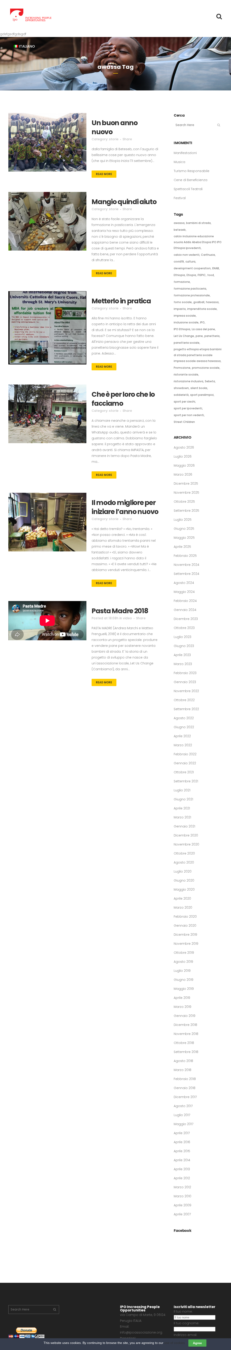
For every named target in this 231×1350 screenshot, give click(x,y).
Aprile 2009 (182, 1205)
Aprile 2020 (182, 898)
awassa (179, 223)
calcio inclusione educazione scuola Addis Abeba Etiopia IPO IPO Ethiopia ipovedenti (198, 242)
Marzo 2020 (183, 907)
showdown (181, 388)
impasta (180, 309)
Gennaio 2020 (185, 925)
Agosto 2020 (184, 862)
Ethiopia (179, 275)
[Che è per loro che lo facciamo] (47, 414)
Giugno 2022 (184, 727)
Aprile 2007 (182, 1214)
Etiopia (191, 275)
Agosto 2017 (183, 1106)
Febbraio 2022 (185, 754)
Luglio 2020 (183, 871)
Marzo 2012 (182, 1187)
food (210, 275)
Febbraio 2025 (185, 555)
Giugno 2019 (183, 979)
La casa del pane (203, 329)
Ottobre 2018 (184, 1043)
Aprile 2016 (182, 1142)
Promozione (182, 368)
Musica (179, 162)
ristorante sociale (186, 374)
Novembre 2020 (186, 844)
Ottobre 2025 (184, 501)
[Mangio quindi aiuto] (47, 221)
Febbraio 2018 (185, 1079)
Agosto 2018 (183, 1061)
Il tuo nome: (183, 1311)
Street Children (184, 422)
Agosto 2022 (184, 718)
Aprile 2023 (182, 655)
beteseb (180, 230)
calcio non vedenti (186, 255)
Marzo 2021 (182, 817)
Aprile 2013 (182, 1169)
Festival (180, 198)
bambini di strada (198, 223)
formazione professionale (192, 295)
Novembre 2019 (186, 943)
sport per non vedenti (189, 415)
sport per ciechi (184, 401)
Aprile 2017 (182, 1133)
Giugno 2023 (184, 646)
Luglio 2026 (183, 456)
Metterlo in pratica (121, 301)
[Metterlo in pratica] (47, 327)
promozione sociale (205, 368)
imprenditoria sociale (202, 309)
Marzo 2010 (182, 1196)
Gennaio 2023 (185, 682)
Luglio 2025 (183, 519)
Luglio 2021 (182, 790)
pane (199, 336)
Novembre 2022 (186, 691)
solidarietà (181, 395)
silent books (198, 388)
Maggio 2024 (184, 592)
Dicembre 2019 (185, 934)
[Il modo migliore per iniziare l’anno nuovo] (47, 522)
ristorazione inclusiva (188, 381)
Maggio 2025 (184, 537)
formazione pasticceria (190, 288)
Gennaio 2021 (184, 826)
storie (113, 139)
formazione (182, 282)
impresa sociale (185, 316)
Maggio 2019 (184, 988)
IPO (202, 322)
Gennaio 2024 (185, 610)
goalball (198, 302)
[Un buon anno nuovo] (47, 142)
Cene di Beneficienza (190, 180)
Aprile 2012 (182, 1178)
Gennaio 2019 (184, 1016)
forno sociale (183, 302)
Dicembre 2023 (186, 619)
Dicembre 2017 (185, 1097)
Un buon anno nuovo (114, 127)
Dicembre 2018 (185, 1025)
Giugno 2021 (183, 799)
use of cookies (174, 1343)
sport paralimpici (202, 395)
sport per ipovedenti (188, 408)
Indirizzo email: (185, 1335)
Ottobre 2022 (184, 700)
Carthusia (208, 255)
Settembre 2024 (186, 573)
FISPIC (202, 275)
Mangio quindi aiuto (124, 202)
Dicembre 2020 (186, 835)
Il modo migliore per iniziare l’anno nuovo (125, 507)
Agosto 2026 (184, 447)
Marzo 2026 (183, 474)
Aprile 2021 (182, 808)
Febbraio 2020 (185, 916)
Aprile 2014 (182, 1160)
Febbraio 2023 (185, 673)
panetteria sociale (186, 343)
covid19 (179, 261)
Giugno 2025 (184, 528)
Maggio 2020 (184, 889)
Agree (197, 1343)
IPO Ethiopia (182, 329)
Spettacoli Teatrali (188, 189)
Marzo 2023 (183, 664)
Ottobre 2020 (184, 853)
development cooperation (192, 268)
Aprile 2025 (182, 546)
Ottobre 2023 (184, 628)
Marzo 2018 (182, 1070)
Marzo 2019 (182, 1006)
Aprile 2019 (182, 997)
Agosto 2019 (183, 961)
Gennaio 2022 (185, 763)
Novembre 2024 (186, 564)
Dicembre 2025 (186, 483)
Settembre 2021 (186, 781)
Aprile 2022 (182, 736)
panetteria (211, 336)
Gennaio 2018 (184, 1088)
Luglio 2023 (182, 637)
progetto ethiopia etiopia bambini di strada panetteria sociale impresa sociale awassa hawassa (198, 355)
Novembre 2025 (186, 492)
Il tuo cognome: (186, 1323)
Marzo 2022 (183, 745)
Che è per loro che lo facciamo (123, 398)
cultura (190, 261)
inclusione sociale (186, 322)
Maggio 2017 (183, 1124)
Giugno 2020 (184, 880)
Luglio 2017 (182, 1115)
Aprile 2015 (182, 1151)
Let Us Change (184, 336)
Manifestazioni (185, 153)
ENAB (215, 268)
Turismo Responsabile (191, 171)
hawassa (212, 302)
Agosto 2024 (184, 583)
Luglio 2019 (182, 970)
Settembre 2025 (186, 510)
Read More (104, 174)
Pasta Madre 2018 (120, 611)
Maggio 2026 (184, 465)
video (127, 618)
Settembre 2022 (186, 709)
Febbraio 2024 (185, 601)
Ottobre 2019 (184, 952)
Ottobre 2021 (184, 772)
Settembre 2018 (186, 1052)
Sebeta (210, 381)
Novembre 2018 (186, 1034)
